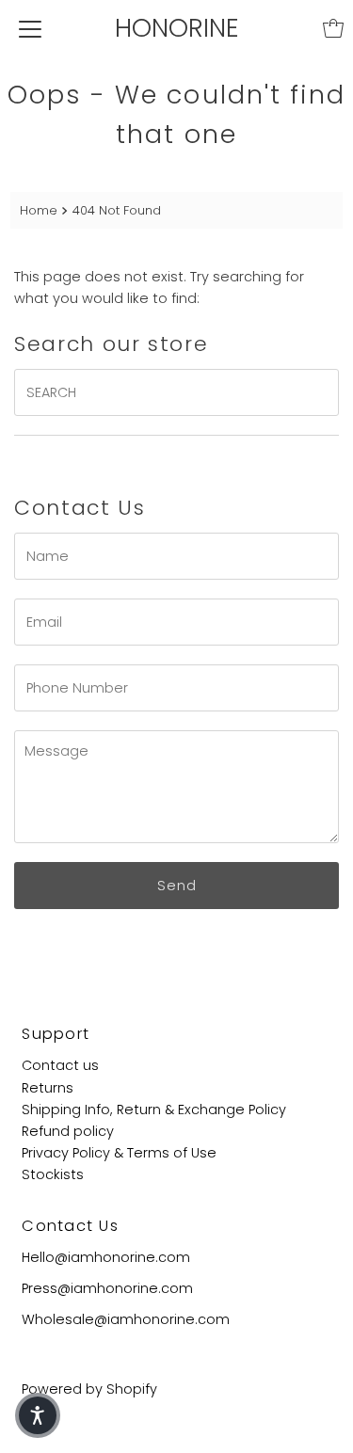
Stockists (53, 1174)
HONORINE (177, 27)
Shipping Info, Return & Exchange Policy (154, 1109)
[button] (37, 1415)
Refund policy (68, 1131)
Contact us (60, 1065)
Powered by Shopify (89, 1389)
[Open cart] (333, 28)
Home (38, 210)
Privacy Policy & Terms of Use (119, 1152)
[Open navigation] (30, 28)
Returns (47, 1087)
